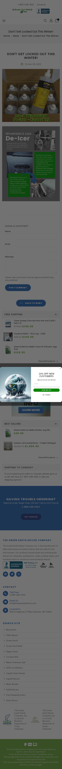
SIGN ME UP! (46, 390)
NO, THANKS (46, 395)
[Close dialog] (60, 369)
